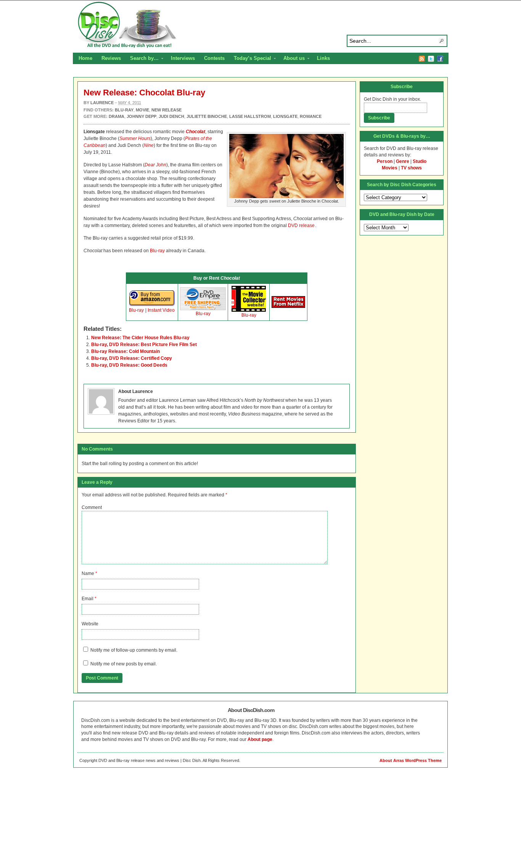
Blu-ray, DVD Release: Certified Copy (131, 358)
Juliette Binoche (207, 116)
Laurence (102, 102)
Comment (92, 507)
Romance (311, 116)
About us (292, 59)
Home (85, 58)
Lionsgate (285, 116)
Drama (116, 116)
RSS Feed (422, 59)
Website (90, 623)
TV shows (411, 168)
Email (87, 598)
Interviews (183, 58)
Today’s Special (250, 59)
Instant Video (161, 310)
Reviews (111, 58)
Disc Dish (260, 25)
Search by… (142, 59)
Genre (402, 161)
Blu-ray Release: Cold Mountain (125, 351)
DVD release (301, 225)
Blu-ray (157, 250)
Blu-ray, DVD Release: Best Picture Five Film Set (144, 344)
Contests (214, 58)
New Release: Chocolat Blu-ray (144, 92)
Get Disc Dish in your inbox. (392, 99)
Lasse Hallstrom (250, 116)
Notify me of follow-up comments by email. (133, 650)
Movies (389, 168)
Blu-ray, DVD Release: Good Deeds (129, 365)
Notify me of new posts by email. (123, 664)
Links (323, 58)
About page (260, 739)
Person (384, 161)
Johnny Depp (141, 116)
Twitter (431, 59)
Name (88, 573)
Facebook (440, 59)
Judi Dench (171, 116)
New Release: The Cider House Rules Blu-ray (140, 337)
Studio (419, 161)
